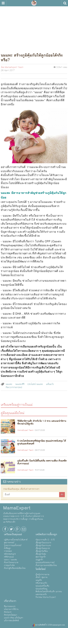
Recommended (14, 387)
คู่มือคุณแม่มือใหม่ (12, 412)
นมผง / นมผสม (10, 559)
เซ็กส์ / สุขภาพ (41, 577)
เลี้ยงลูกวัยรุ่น (41, 554)
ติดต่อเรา (8, 612)
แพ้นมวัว (50, 384)
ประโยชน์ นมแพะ (35, 384)
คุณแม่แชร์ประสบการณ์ (45, 562)
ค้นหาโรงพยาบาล (11, 562)
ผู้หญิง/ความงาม (42, 574)
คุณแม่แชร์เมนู (41, 588)
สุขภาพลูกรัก (41, 556)
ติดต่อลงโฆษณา (10, 614)
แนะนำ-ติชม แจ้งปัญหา (13, 617)
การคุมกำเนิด (9, 565)
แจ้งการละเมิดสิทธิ (11, 620)
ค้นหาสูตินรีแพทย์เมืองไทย (14, 568)
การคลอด (8, 551)
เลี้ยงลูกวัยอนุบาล (43, 548)
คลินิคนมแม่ (9, 556)
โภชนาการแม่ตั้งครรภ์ (12, 545)
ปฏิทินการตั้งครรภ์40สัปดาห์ (15, 539)
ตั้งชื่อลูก (7, 548)
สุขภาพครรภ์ (9, 542)
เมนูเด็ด (39, 580)
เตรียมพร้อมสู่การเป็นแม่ (17, 404)
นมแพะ (9, 384)
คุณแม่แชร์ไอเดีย (42, 585)
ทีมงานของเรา (9, 606)
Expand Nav (3, 3)
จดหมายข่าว (13, 481)
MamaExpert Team (14, 67)
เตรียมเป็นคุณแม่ (13, 534)
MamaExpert (34, 3)
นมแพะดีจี (19, 384)
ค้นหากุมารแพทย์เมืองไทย (46, 565)
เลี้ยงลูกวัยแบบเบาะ (43, 542)
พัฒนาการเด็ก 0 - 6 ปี (45, 539)
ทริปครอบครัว (41, 583)
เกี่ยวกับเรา (10, 601)
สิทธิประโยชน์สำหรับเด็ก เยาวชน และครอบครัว (49, 593)
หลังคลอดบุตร (10, 554)
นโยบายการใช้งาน (11, 609)
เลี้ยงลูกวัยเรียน (42, 551)
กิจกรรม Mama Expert (46, 597)
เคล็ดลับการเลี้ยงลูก (46, 534)
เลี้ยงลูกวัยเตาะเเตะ (43, 545)
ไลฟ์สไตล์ (41, 569)
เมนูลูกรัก (39, 559)
